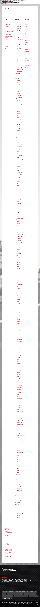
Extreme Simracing (19, 172)
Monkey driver (18, 264)
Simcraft (18, 368)
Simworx (18, 413)
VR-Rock (18, 468)
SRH (17, 426)
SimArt (17, 361)
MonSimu (18, 266)
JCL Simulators (19, 238)
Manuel (18, 498)
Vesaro (17, 461)
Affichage (18, 24)
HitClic (17, 207)
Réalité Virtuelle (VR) (18, 490)
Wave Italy (18, 470)
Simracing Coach (19, 387)
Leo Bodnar (18, 249)
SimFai (17, 374)
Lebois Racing (18, 247)
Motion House (18, 268)
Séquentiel (18, 500)
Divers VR (19, 50)
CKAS (17, 132)
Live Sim (26, 28)
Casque (19, 48)
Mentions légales (7, 41)
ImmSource (18, 223)
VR (25, 33)
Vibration (18, 44)
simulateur (30, 596)
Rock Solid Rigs (19, 339)
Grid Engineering (19, 197)
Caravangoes (18, 130)
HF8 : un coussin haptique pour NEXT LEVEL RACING (7, 543)
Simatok (18, 363)
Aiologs (18, 89)
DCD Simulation (19, 155)
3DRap (17, 82)
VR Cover (18, 466)
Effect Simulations (19, 166)
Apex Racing (18, 95)
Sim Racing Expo (17, 502)
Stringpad (18, 433)
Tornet (17, 446)
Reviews (16, 492)
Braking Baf (16, 52)
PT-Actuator (18, 319)
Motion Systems (19, 270)
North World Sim (19, 284)
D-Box (17, 153)
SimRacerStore (18, 385)
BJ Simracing (18, 119)
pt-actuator (29, 593)
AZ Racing (18, 111)
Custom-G (18, 149)
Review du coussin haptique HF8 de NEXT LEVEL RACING (8, 528)
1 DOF (18, 62)
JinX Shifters (18, 240)
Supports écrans (19, 71)
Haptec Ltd (18, 199)
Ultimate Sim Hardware (20, 452)
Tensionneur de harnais (20, 39)
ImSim (17, 225)
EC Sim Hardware (19, 164)
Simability (18, 357)
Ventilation (18, 42)
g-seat (26, 44)
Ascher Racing (18, 100)
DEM (17, 157)
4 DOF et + (19, 67)
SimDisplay (18, 370)
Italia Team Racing (19, 232)
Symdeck (18, 437)
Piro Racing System (19, 303)
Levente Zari (18, 253)
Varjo (17, 457)
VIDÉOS (6, 48)
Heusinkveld (18, 203)
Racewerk (18, 323)
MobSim (18, 262)
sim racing (26, 37)
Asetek (17, 102)
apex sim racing (5, 591)
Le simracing (7, 26)
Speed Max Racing (19, 420)
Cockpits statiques (19, 69)
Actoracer (18, 84)
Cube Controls (18, 144)
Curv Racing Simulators (20, 146)
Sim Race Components (20, 350)
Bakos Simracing (19, 113)
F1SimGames (18, 174)
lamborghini (27, 65)
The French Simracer (19, 441)
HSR (17, 214)
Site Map (6, 44)
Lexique (6, 39)
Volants (16, 504)
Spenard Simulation (19, 424)
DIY (27, 591)
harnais (26, 47)
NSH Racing (18, 288)
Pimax (17, 301)
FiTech (17, 183)
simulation (26, 67)
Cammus (18, 126)
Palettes (18, 515)
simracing (26, 35)
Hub (17, 511)
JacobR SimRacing (19, 234)
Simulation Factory (19, 411)
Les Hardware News (8, 34)
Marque (16, 78)
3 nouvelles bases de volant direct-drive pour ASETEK (8, 558)
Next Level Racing (19, 280)
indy (25, 53)
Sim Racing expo (27, 31)
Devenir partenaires (8, 22)
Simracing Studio (19, 392)
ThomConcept (18, 443)
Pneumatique (18, 486)
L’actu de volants (7, 24)
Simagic (18, 359)
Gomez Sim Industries (19, 192)
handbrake (26, 49)
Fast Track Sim (18, 179)
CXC (17, 151)
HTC (17, 216)
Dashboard (18, 28)
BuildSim (18, 124)
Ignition (18, 221)
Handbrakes (17, 73)
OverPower (18, 297)
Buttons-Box (18, 26)
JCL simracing (27, 60)
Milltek (17, 260)
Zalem (17, 472)
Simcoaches (18, 365)
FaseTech (18, 177)
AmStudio (18, 93)
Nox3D (17, 286)
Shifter (26, 26)
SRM (17, 428)
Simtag (17, 396)
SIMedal (18, 372)
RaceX (17, 325)
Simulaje (18, 407)
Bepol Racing (18, 117)
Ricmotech (18, 337)
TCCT (17, 439)
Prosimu (18, 315)
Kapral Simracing (19, 242)
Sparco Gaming (19, 418)
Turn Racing (18, 450)
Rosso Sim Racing (19, 341)
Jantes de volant (19, 513)
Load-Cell (18, 484)
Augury (17, 109)
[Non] (38, 604)
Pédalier (26, 22)
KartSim (18, 245)
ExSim (17, 170)
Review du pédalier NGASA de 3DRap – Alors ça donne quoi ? (8, 532)
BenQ (17, 115)
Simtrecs (18, 400)
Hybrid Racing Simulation (20, 218)
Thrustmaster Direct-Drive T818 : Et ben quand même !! (8, 553)
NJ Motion (18, 282)
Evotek (17, 168)
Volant (26, 24)
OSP (17, 295)
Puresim (18, 321)
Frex (17, 187)
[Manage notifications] (37, 604)
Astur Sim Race (19, 104)
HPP (17, 212)
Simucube (18, 403)
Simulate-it (18, 409)
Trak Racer (18, 448)
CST (17, 142)
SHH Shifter (18, 348)
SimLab (18, 376)
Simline (18, 378)
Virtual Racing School (19, 463)
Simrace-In (18, 383)
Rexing (17, 335)
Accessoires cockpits (19, 55)
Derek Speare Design (19, 159)
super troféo (27, 62)
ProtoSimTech (18, 317)
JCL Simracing (18, 236)
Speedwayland (18, 422)
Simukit (18, 405)
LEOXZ (17, 251)
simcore (11, 596)
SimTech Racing (19, 398)
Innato (17, 227)
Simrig (17, 394)
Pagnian (18, 299)
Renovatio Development (20, 330)
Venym (17, 459)
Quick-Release (18, 517)
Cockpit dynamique (28, 40)
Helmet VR (18, 201)
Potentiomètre (18, 488)
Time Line (6, 46)
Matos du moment (17, 474)
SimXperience (18, 415)
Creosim (18, 139)
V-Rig (17, 455)
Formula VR (18, 185)
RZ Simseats (18, 345)
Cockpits (17, 591)
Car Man (18, 128)
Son (17, 37)
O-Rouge (18, 290)
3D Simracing (18, 80)
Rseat (17, 343)
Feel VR (18, 181)
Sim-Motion (18, 355)
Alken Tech (18, 91)
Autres (16, 22)
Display (17, 30)
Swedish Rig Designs (19, 435)
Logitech (18, 255)
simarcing (26, 56)
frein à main (27, 51)
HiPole (17, 205)
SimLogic (18, 380)
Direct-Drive (18, 509)
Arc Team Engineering (19, 97)
